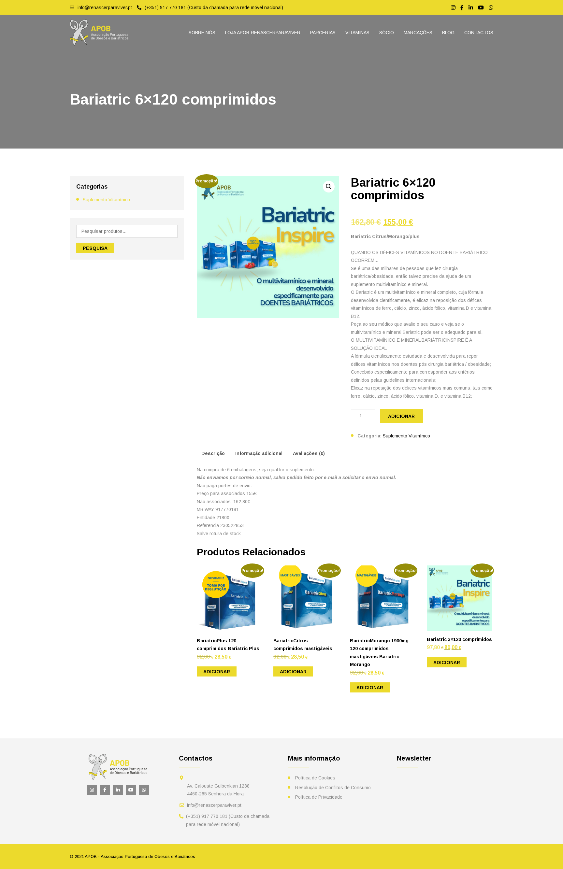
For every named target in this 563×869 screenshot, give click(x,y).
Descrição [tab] (213, 453)
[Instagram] (453, 7)
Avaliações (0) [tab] (309, 453)
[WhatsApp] (491, 7)
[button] (329, 186)
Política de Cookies (315, 777)
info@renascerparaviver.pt (214, 805)
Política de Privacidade (318, 797)
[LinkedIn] (471, 7)
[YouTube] (481, 7)
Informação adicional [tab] (258, 453)
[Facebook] (462, 7)
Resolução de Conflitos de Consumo (333, 787)
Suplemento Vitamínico (106, 199)
